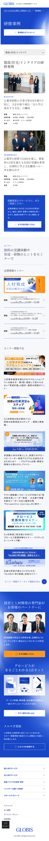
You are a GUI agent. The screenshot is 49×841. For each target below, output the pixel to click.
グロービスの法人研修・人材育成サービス (17, 10)
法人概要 (7, 810)
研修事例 (38, 10)
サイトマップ (8, 805)
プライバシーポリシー (11, 814)
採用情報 (7, 819)
